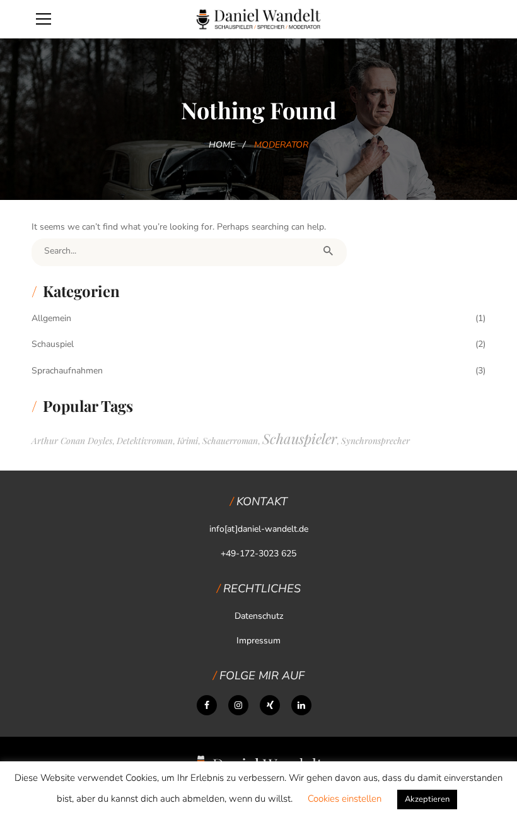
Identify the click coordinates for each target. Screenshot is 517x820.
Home (222, 145)
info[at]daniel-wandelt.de (258, 529)
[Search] (328, 251)
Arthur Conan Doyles (72, 441)
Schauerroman (230, 441)
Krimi (187, 441)
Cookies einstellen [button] (344, 798)
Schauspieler (299, 438)
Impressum (258, 641)
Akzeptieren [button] (427, 799)
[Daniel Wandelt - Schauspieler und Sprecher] (258, 19)
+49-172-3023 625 (258, 553)
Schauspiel (53, 344)
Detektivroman (145, 441)
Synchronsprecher (375, 441)
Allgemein (51, 318)
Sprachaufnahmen (67, 371)
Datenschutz (259, 616)
